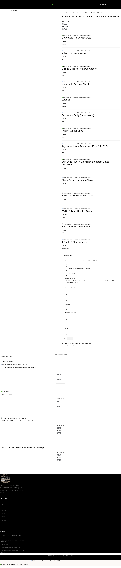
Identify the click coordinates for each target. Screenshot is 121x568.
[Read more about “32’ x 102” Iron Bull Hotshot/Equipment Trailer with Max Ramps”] (3, 468)
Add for (64, 43)
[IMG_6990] (76, 35)
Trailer (66, 12)
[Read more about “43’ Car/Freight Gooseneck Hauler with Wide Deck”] (3, 388)
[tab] (60, 353)
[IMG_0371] (76, 208)
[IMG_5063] (76, 66)
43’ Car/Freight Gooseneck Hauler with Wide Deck (19, 367)
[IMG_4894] (76, 239)
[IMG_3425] (76, 50)
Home (13, 5)
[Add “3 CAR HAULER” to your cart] (3, 415)
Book (70, 338)
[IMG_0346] (76, 224)
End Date (67, 329)
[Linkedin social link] (67, 348)
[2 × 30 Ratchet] (76, 193)
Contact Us (94, 2)
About (93, 5)
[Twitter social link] (64, 348)
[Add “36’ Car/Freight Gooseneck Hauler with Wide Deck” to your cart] (3, 441)
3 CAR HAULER (7, 394)
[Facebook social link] (63, 348)
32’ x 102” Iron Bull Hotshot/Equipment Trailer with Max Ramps (23, 448)
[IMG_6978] (76, 112)
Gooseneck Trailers (72, 12)
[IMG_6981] (76, 81)
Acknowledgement (70, 278)
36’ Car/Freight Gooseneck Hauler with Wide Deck (19, 421)
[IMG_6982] (76, 143)
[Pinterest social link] (66, 348)
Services (14, 2)
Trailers (14, 8)
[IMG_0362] (76, 97)
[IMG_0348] (76, 159)
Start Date (67, 304)
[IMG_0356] (76, 128)
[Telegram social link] (69, 348)
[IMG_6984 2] (76, 177)
